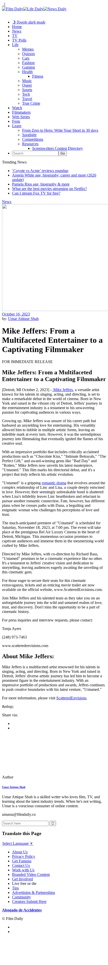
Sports (27, 90)
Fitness (37, 76)
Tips (15, 888)
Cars (25, 58)
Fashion (28, 63)
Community (21, 897)
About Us (20, 852)
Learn (16, 126)
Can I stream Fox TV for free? (36, 193)
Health (27, 72)
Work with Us (23, 870)
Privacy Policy (23, 856)
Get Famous (21, 861)
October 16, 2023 (16, 314)
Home (17, 27)
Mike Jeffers (62, 390)
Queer (27, 85)
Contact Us (21, 865)
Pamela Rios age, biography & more (41, 184)
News (16, 31)
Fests (16, 121)
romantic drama (54, 483)
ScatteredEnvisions (71, 698)
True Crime (31, 103)
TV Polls (19, 40)
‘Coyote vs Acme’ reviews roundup (40, 171)
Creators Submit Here (29, 901)
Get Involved (22, 879)
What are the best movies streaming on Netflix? (49, 189)
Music (27, 81)
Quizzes (28, 54)
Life (15, 45)
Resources (30, 144)
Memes (28, 49)
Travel (27, 99)
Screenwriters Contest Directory (57, 148)
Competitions (32, 139)
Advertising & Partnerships (33, 892)
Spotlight (29, 135)
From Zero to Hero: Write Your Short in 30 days (60, 130)
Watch (17, 108)
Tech (26, 94)
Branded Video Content (31, 874)
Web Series (21, 117)
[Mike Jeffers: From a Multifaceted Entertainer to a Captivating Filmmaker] (36, 777)
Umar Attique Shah (23, 318)
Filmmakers (21, 112)
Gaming (28, 67)
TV (15, 36)
